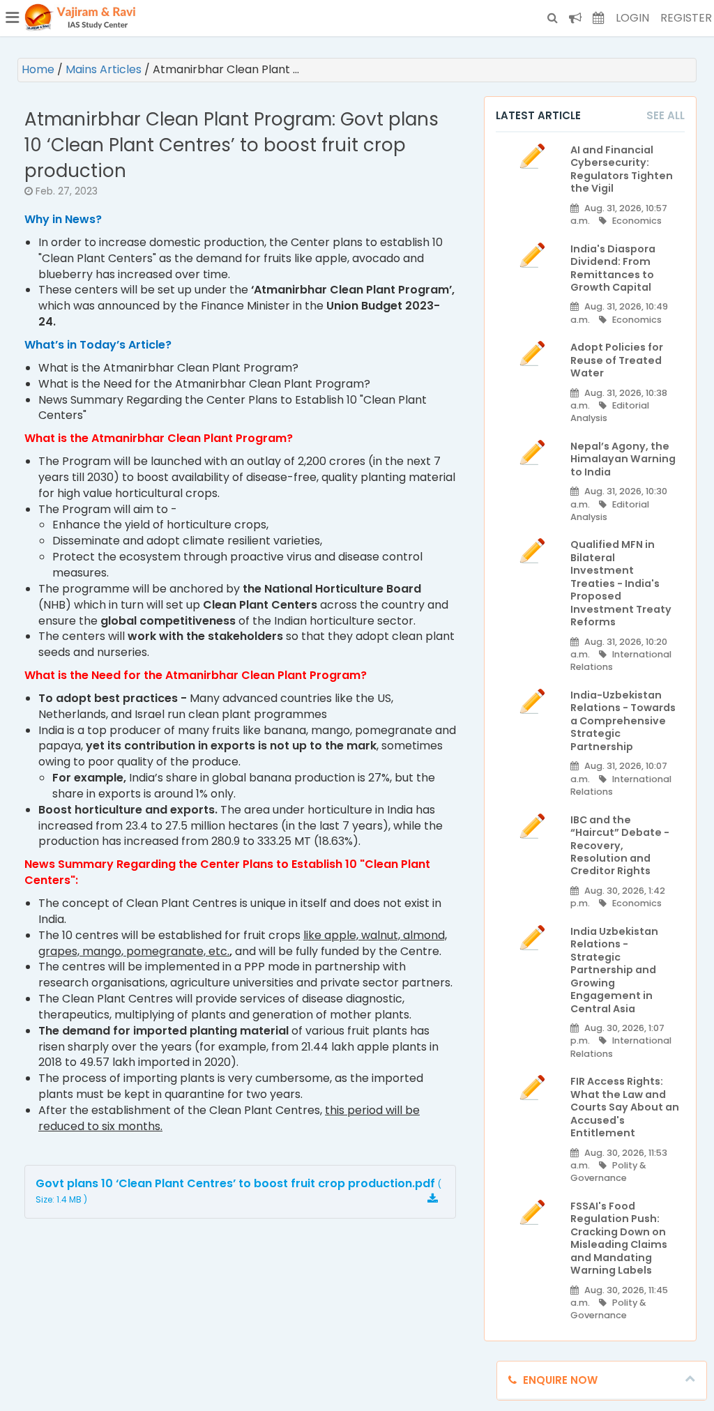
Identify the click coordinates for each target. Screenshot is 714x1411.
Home (39, 69)
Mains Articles (105, 69)
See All (665, 115)
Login (632, 18)
